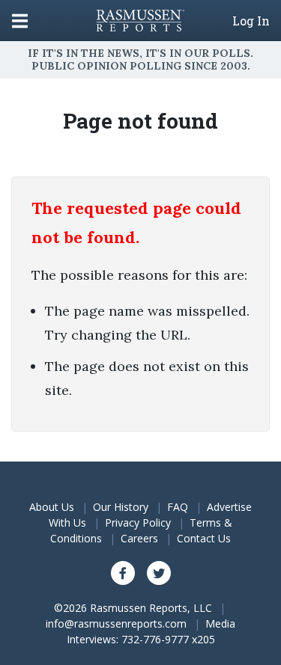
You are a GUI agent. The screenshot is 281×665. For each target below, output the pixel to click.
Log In (251, 21)
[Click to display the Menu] (20, 20)
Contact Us (204, 538)
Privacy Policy (138, 522)
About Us (51, 507)
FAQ (177, 507)
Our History (120, 507)
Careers (139, 538)
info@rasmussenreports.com (116, 623)
